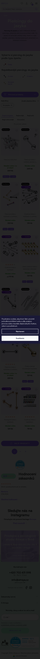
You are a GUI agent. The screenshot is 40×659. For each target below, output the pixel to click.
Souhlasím (20, 338)
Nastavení (20, 331)
